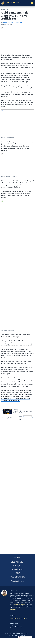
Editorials (4, 9)
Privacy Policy (13, 635)
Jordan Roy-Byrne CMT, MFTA (12, 22)
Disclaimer (22, 635)
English (22, 637)
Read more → (14, 609)
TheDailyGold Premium (18, 604)
